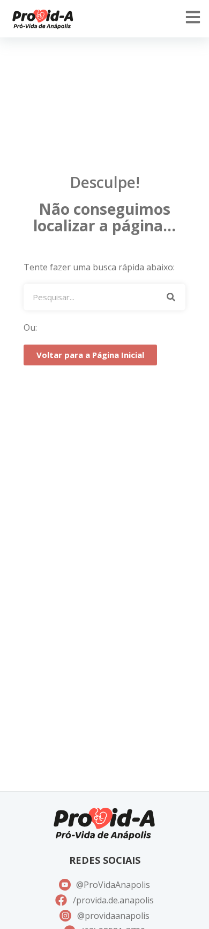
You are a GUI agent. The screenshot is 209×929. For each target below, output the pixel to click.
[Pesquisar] (170, 297)
